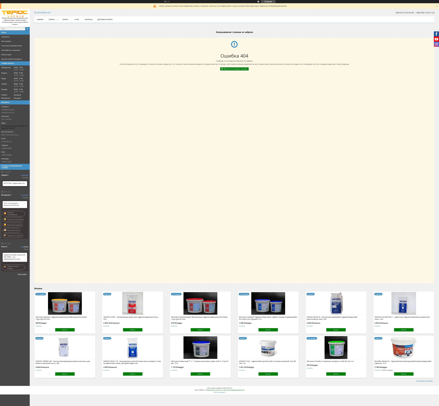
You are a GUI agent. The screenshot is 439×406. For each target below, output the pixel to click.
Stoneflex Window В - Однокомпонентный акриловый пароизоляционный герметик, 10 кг (403, 362)
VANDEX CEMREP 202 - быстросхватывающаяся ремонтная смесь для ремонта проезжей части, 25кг (63, 362)
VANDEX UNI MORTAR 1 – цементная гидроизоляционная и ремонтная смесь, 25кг (402, 318)
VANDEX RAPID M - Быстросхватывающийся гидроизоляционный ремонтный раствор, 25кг (332, 318)
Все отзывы (22, 274)
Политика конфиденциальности (234, 390)
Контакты (89, 19)
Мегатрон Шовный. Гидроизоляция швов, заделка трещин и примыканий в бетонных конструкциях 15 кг (268, 318)
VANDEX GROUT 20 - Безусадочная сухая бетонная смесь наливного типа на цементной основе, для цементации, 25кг (132, 362)
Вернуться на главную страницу (235, 69)
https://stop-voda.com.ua (10, 135)
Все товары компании (424, 381)
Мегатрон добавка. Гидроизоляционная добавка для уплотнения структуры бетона (61, 318)
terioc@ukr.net (6, 141)
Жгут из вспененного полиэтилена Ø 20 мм (11, 204)
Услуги (65, 19)
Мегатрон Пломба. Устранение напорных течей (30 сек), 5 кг (330, 361)
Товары (51, 19)
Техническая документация (11, 46)
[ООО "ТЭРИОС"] (15, 14)
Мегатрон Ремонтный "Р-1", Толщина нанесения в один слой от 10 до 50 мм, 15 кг (199, 362)
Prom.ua (229, 388)
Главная (40, 19)
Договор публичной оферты (11, 59)
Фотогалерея (6, 41)
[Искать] (27, 28)
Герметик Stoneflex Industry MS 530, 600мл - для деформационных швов (14, 257)
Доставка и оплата (104, 19)
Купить (65, 330)
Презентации (6, 55)
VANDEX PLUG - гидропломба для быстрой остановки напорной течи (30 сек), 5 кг (267, 362)
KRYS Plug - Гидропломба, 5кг (14, 183)
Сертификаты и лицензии (10, 50)
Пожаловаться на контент (214, 390)
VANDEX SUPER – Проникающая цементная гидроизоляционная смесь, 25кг (130, 318)
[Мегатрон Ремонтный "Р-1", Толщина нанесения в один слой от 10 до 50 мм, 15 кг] (200, 347)
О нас (77, 19)
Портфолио (5, 37)
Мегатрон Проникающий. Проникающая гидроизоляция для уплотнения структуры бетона (199, 318)
